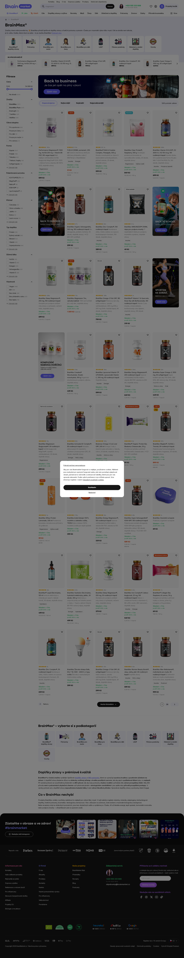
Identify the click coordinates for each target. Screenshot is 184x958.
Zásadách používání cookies (93, 480)
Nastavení (92, 492)
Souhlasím (92, 487)
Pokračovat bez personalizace (74, 465)
